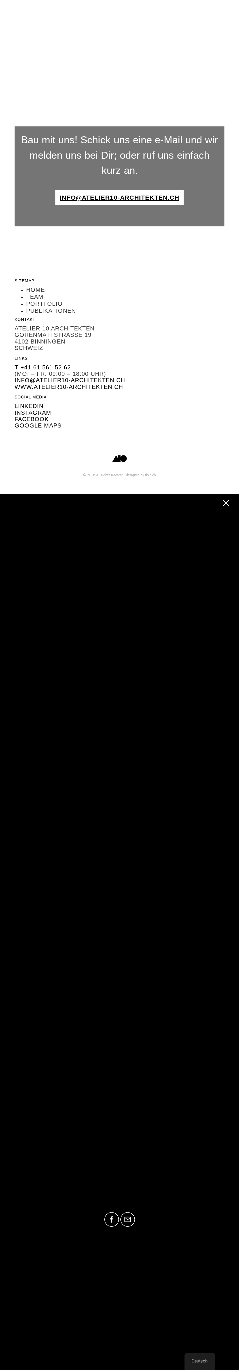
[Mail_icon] (127, 1219)
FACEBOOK (32, 419)
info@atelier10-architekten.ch (70, 380)
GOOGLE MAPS (38, 425)
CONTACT (119, 1195)
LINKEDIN (29, 406)
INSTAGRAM (33, 412)
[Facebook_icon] (111, 1219)
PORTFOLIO (119, 1165)
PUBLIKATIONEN (119, 1181)
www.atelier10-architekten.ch (69, 387)
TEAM (119, 1151)
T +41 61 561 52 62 (43, 367)
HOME (119, 1135)
